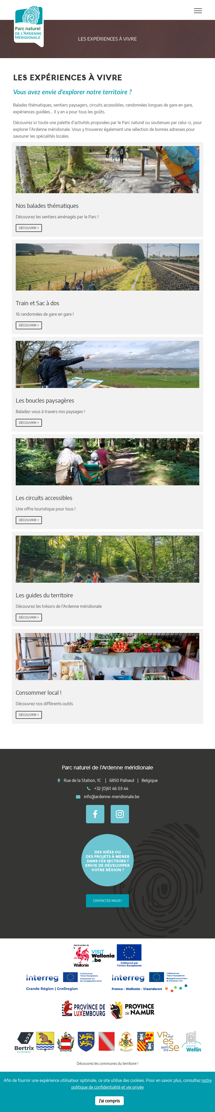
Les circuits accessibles (44, 497)
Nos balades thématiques (47, 205)
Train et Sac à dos (37, 303)
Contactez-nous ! (107, 901)
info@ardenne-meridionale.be (111, 796)
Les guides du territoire (44, 595)
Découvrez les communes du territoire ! (107, 1063)
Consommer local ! (39, 692)
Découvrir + (29, 228)
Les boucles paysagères (45, 400)
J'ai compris (109, 1100)
